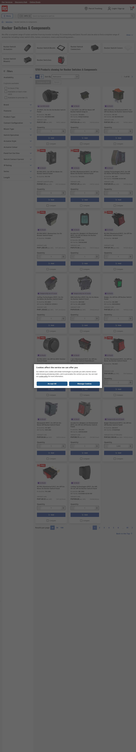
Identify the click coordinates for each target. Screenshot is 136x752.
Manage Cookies (84, 384)
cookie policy (43, 376)
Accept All (52, 384)
